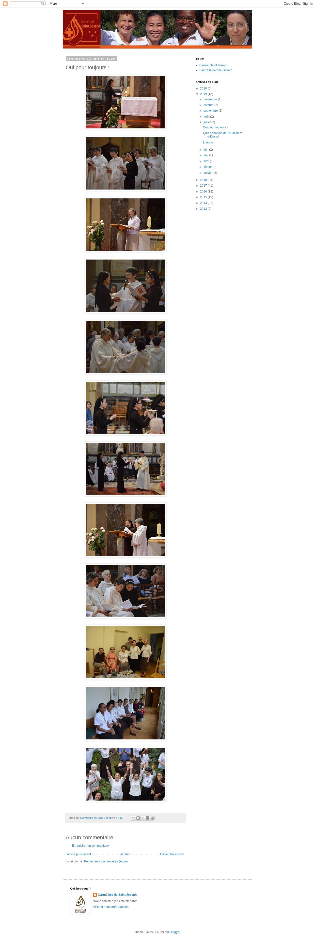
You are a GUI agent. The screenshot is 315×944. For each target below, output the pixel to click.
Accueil (125, 854)
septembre (211, 110)
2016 (204, 191)
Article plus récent (79, 854)
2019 (204, 94)
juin (206, 149)
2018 (204, 180)
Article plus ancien (171, 854)
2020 (204, 88)
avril (207, 161)
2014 (204, 203)
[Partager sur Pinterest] (152, 818)
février (208, 167)
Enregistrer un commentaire (90, 845)
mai (206, 155)
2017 (204, 185)
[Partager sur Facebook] (147, 818)
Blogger (175, 932)
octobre (209, 105)
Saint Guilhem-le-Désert (215, 70)
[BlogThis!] (138, 818)
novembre (211, 99)
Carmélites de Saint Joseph (117, 894)
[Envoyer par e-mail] (133, 818)
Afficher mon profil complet (110, 907)
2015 (204, 197)
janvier (208, 173)
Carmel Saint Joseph (213, 65)
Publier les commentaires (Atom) (106, 861)
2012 (204, 208)
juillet (207, 122)
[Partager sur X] (142, 818)
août (207, 116)
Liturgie (208, 142)
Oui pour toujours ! (215, 127)
